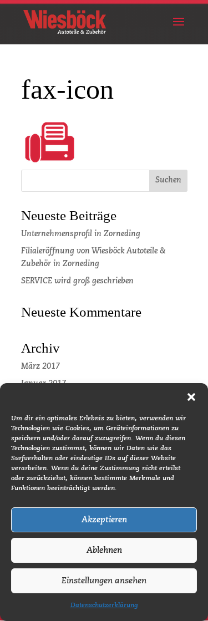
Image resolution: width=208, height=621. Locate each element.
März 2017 (40, 366)
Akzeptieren (104, 520)
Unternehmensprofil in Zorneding (80, 234)
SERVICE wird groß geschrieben (77, 281)
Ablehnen (104, 550)
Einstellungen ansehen (104, 581)
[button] (191, 397)
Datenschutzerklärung (104, 605)
